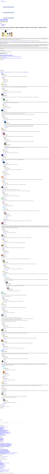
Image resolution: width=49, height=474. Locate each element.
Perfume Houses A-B (2, 470)
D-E (6, 470)
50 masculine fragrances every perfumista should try (6, 444)
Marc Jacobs (26, 40)
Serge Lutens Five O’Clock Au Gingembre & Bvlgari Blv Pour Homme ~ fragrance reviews (10, 56)
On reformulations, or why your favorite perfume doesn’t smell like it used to (8, 452)
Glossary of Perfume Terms (3, 466)
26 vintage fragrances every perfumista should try (5, 445)
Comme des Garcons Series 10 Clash (4, 430)
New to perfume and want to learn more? (4, 450)
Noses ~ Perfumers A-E (2, 469)
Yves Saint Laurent (14, 40)
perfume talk (4, 57)
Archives (1, 462)
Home (0, 461)
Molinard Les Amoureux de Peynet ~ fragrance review (6, 55)
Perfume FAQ (1, 467)
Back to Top (1, 460)
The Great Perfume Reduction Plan (4, 449)
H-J (0, 471)
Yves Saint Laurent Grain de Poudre (4, 432)
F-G (8, 470)
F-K (6, 469)
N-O (4, 471)
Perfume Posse (1, 439)
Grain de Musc (1, 438)
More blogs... (1, 440)
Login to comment (3, 1)
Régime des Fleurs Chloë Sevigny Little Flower (5, 433)
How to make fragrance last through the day (5, 451)
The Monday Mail (2, 465)
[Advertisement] (5, 65)
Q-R (6, 471)
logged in (4, 406)
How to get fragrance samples (3, 453)
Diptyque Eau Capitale (2, 428)
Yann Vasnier (21, 44)
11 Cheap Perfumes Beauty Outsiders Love (5, 446)
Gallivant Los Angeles (2, 434)
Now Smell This (4, 19)
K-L (1, 471)
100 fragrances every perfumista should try (5, 443)
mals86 (4, 255)
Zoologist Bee (1, 429)
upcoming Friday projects (4, 456)
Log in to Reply (3, 77)
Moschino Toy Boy (2, 427)
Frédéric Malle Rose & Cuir (3, 431)
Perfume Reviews (2, 463)
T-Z (9, 469)
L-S (7, 469)
